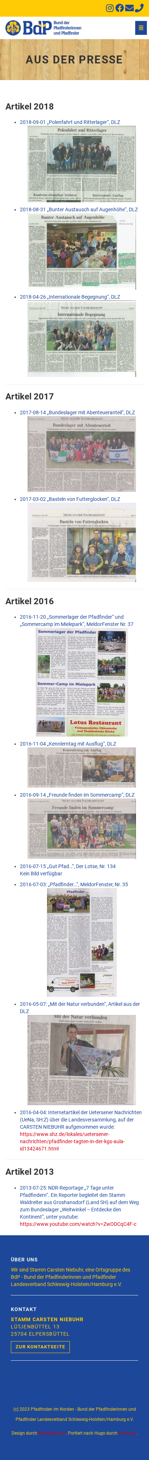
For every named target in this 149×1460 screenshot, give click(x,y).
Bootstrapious (52, 1433)
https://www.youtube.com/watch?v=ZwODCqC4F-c (78, 1224)
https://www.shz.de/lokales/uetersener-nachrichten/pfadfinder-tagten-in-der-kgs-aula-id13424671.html (72, 1141)
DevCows (128, 1433)
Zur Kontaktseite (40, 1346)
